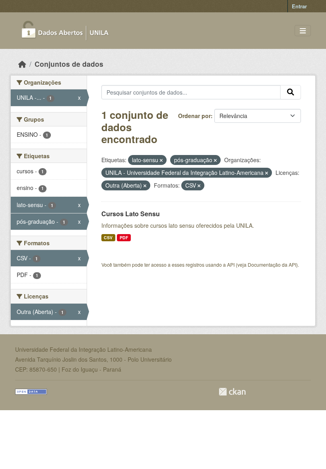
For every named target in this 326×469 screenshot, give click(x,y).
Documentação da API (272, 264)
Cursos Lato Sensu (130, 213)
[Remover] (161, 160)
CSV (108, 237)
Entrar (299, 6)
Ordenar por (194, 116)
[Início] (22, 64)
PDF (124, 237)
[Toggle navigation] (303, 31)
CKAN (232, 392)
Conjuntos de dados (69, 64)
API (231, 264)
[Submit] (290, 92)
